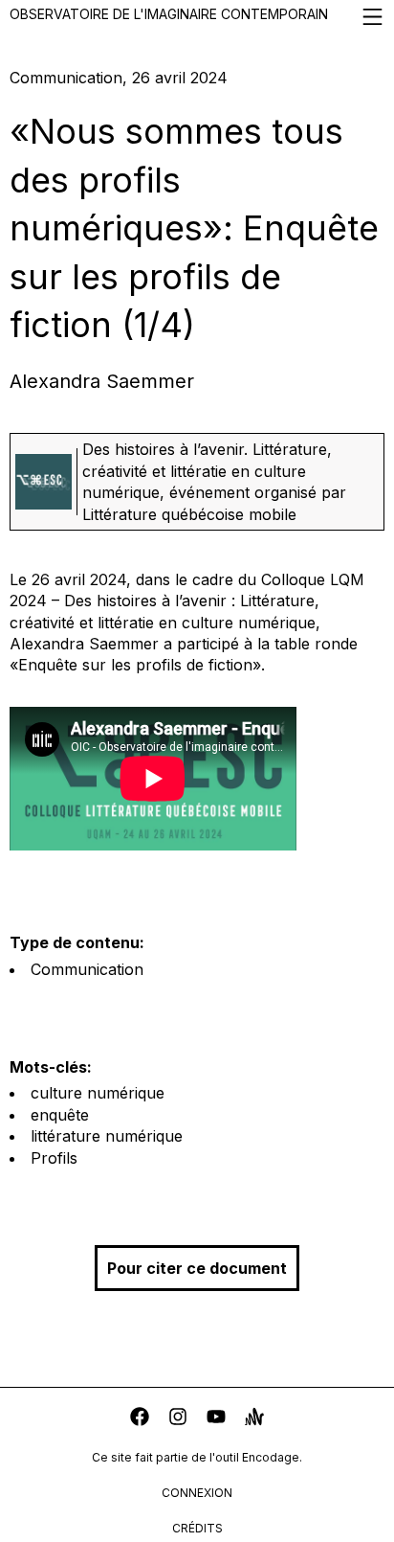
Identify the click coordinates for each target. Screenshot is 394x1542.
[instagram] (177, 1419)
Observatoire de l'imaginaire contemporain (169, 14)
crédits (197, 1528)
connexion (197, 1492)
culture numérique (97, 1092)
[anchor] (254, 1419)
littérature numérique (107, 1135)
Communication (87, 969)
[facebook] (139, 1419)
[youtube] (216, 1419)
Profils (54, 1158)
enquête (60, 1114)
